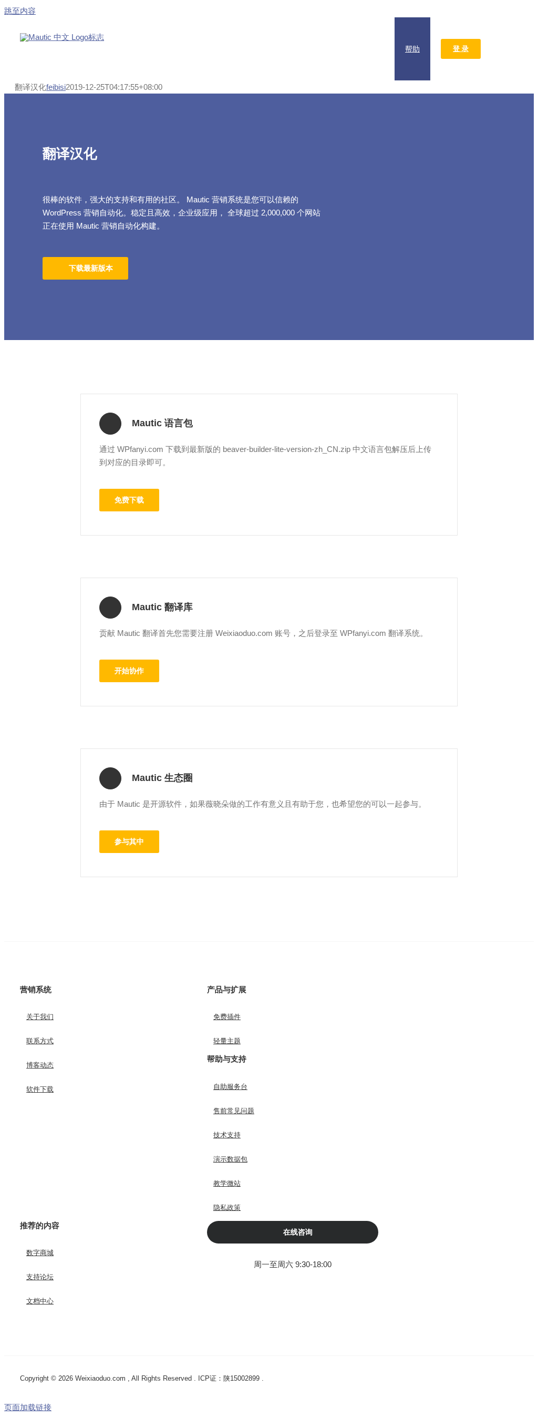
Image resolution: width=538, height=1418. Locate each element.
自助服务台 (230, 1087)
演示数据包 (230, 1159)
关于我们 (40, 1017)
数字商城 (40, 1253)
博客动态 (40, 1065)
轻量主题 (227, 1041)
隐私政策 (227, 1207)
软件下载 (40, 1089)
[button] (504, 48)
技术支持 (227, 1135)
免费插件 (227, 1017)
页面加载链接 (27, 1407)
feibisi (56, 87)
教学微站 (227, 1183)
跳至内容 (20, 10)
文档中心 (40, 1301)
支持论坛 (40, 1277)
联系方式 (40, 1041)
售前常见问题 (233, 1111)
